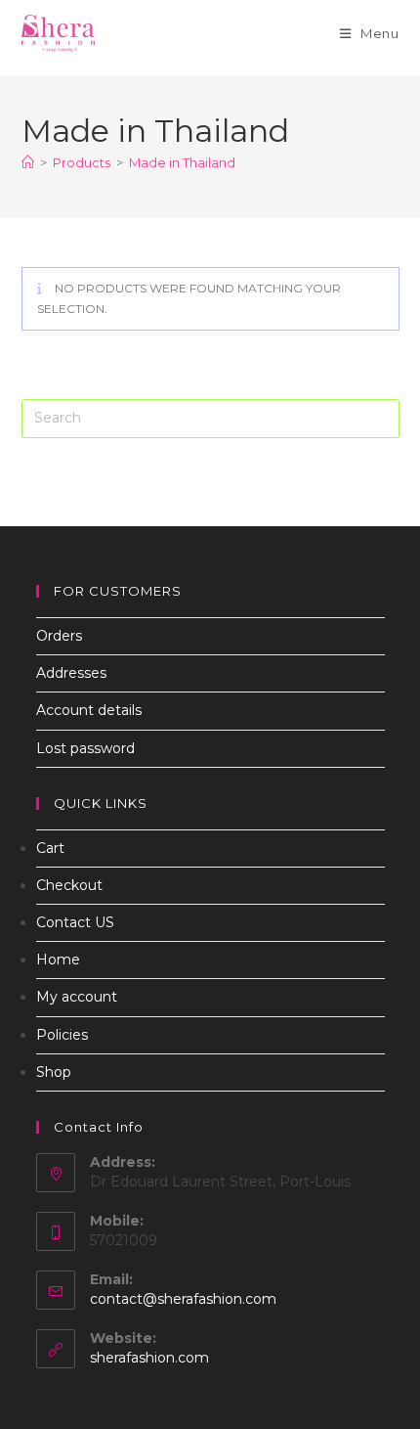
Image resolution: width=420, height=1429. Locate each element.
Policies (62, 1035)
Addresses (71, 673)
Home (58, 959)
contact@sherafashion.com (183, 1299)
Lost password (85, 748)
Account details (89, 710)
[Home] (27, 162)
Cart (50, 848)
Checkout (69, 885)
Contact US (75, 922)
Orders (59, 636)
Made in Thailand (182, 162)
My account (76, 996)
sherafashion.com (149, 1357)
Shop (53, 1072)
